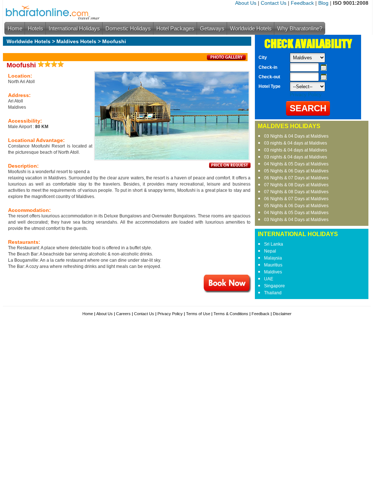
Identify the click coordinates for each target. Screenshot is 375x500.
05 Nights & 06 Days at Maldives (296, 170)
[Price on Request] (230, 166)
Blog (323, 3)
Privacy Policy (306, 94)
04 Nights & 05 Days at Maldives (296, 164)
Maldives (273, 272)
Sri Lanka (273, 244)
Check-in (268, 67)
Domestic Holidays (128, 28)
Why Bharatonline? (299, 28)
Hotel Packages (175, 28)
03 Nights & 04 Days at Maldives (296, 136)
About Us (245, 3)
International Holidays (74, 28)
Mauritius (273, 265)
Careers (123, 313)
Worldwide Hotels (251, 28)
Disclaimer (282, 313)
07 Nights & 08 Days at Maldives (296, 184)
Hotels (35, 28)
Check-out (269, 76)
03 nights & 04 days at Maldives (295, 143)
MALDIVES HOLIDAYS (289, 126)
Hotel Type (270, 86)
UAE (268, 278)
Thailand (273, 292)
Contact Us (273, 3)
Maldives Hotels (76, 41)
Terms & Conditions (231, 313)
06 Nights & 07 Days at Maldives (296, 177)
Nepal (270, 251)
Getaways (212, 28)
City (263, 57)
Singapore (274, 285)
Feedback (302, 3)
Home (15, 28)
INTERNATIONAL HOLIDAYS (298, 234)
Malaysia (273, 258)
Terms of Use (198, 313)
